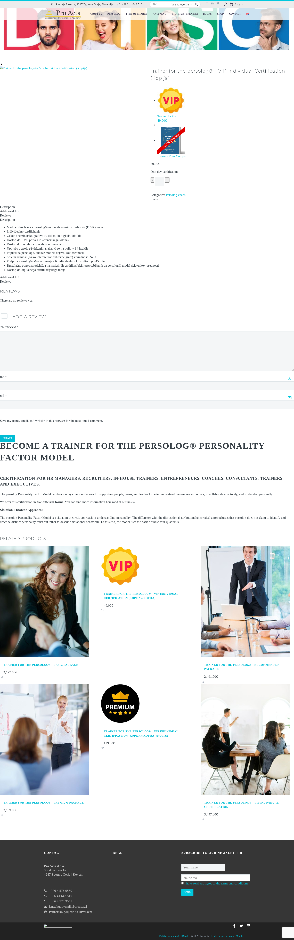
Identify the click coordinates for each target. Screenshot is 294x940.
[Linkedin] (248, 926)
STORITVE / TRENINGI (185, 14)
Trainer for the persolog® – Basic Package (40, 664)
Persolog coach (176, 195)
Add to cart (184, 185)
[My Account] (226, 4)
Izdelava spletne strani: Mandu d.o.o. (230, 936)
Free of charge (136, 14)
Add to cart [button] (2, 677)
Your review (9, 327)
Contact (235, 14)
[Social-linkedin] (214, 4)
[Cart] (232, 4)
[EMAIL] (215, 877)
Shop (220, 14)
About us (96, 14)
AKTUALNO (159, 14)
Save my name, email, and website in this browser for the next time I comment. (51, 420)
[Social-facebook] (208, 4)
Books (207, 14)
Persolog (114, 14)
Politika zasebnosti (169, 936)
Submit (7, 438)
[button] (82, 4)
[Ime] (203, 867)
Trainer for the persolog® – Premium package (43, 802)
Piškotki (185, 936)
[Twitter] (219, 4)
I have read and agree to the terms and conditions (216, 883)
